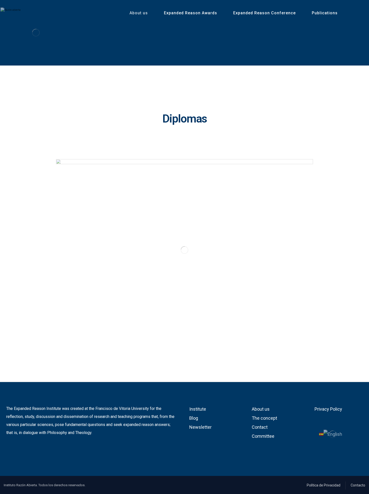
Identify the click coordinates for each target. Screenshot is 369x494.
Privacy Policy (328, 409)
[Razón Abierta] (36, 32)
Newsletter (200, 427)
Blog (193, 418)
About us (261, 409)
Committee (263, 436)
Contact (260, 427)
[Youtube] (17, 448)
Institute (197, 409)
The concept (264, 418)
